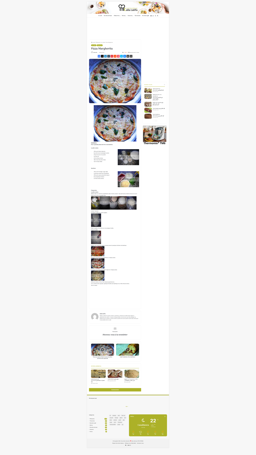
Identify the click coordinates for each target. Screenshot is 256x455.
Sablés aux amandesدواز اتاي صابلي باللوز (158, 103)
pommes (115, 420)
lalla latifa (95, 52)
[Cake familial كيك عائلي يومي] (148, 110)
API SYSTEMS (140, 441)
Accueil (100, 16)
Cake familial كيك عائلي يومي (159, 108)
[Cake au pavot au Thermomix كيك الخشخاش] (148, 90)
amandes (114, 415)
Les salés (103, 42)
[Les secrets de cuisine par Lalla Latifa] (128, 7)
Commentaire (115, 389)
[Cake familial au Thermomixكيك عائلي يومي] (148, 116)
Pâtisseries (116, 16)
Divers (91, 431)
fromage (116, 417)
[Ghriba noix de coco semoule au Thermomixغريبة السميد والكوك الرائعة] (148, 96)
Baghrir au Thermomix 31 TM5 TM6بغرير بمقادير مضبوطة (130, 379)
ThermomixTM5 (113, 424)
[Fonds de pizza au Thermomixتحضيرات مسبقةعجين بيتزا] (98, 374)
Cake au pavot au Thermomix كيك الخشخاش (158, 89)
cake (119, 415)
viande (118, 424)
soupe (111, 422)
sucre (115, 422)
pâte (124, 420)
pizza (111, 420)
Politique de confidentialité (130, 443)
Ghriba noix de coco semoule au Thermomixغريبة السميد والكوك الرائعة (158, 97)
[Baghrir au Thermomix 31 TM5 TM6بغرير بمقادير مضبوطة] (131, 374)
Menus (123, 16)
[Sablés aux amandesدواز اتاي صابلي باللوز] (148, 104)
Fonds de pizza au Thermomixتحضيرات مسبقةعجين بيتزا (98, 380)
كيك (122, 424)
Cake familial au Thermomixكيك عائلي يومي (158, 115)
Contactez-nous (140, 443)
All (110, 415)
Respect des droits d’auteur (118, 443)
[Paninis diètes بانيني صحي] (115, 374)
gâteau (121, 417)
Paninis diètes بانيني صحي (113, 379)
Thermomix (137, 16)
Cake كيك (123, 415)
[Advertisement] (128, 28)
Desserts (130, 16)
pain (125, 417)
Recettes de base (108, 16)
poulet (120, 420)
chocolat (111, 417)
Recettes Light (145, 16)
